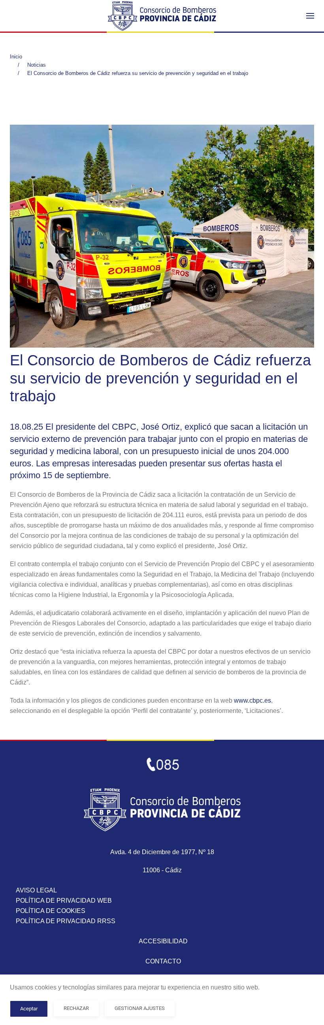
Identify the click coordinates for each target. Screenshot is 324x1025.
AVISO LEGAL (36, 890)
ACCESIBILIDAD (163, 941)
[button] (310, 16)
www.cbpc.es (252, 700)
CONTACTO (163, 961)
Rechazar (76, 1008)
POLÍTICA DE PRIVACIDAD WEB (64, 900)
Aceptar (29, 1009)
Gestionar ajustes (140, 1008)
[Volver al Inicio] (162, 16)
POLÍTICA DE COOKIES (50, 910)
